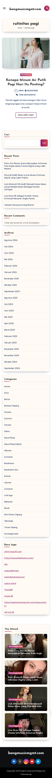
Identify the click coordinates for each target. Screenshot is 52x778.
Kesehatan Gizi (11, 470)
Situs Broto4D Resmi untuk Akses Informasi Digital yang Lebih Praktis (24, 176)
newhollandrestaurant (14, 577)
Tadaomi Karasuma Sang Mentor (19, 205)
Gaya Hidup (9, 438)
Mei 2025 (8, 317)
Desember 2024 (11, 349)
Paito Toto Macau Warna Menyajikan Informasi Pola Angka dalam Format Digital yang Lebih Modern (25, 166)
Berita (7, 399)
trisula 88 (8, 596)
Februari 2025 (10, 336)
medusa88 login (11, 571)
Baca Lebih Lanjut (26, 115)
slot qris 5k (9, 612)
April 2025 (9, 323)
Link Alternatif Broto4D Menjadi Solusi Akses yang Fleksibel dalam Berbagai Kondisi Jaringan (25, 187)
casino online (10, 583)
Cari (6, 134)
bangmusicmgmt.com (25, 9)
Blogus (39, 771)
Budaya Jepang (11, 406)
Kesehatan (26, 75)
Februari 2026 (10, 266)
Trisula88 (8, 590)
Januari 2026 (10, 272)
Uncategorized (11, 534)
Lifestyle (8, 489)
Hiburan (7, 450)
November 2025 (11, 278)
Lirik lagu (8, 495)
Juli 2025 (8, 304)
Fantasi (7, 425)
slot (6, 564)
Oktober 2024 (10, 362)
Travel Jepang (11, 527)
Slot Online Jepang (13, 514)
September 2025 (12, 291)
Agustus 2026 (11, 240)
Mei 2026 (8, 259)
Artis (6, 393)
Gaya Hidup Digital (13, 444)
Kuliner (7, 476)
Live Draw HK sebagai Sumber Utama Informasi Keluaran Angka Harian (21, 197)
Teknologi (8, 521)
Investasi (8, 457)
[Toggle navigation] (4, 8)
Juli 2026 (8, 246)
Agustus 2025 (10, 298)
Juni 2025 (9, 311)
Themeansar (25, 774)
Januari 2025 (10, 343)
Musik (6, 508)
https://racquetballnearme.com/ (19, 558)
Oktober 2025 (10, 285)
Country (8, 418)
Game (7, 431)
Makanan (8, 502)
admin (21, 91)
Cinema (7, 412)
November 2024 (11, 355)
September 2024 (12, 368)
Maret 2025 (9, 330)
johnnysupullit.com (13, 552)
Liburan (7, 482)
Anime (7, 386)
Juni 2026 (9, 253)
